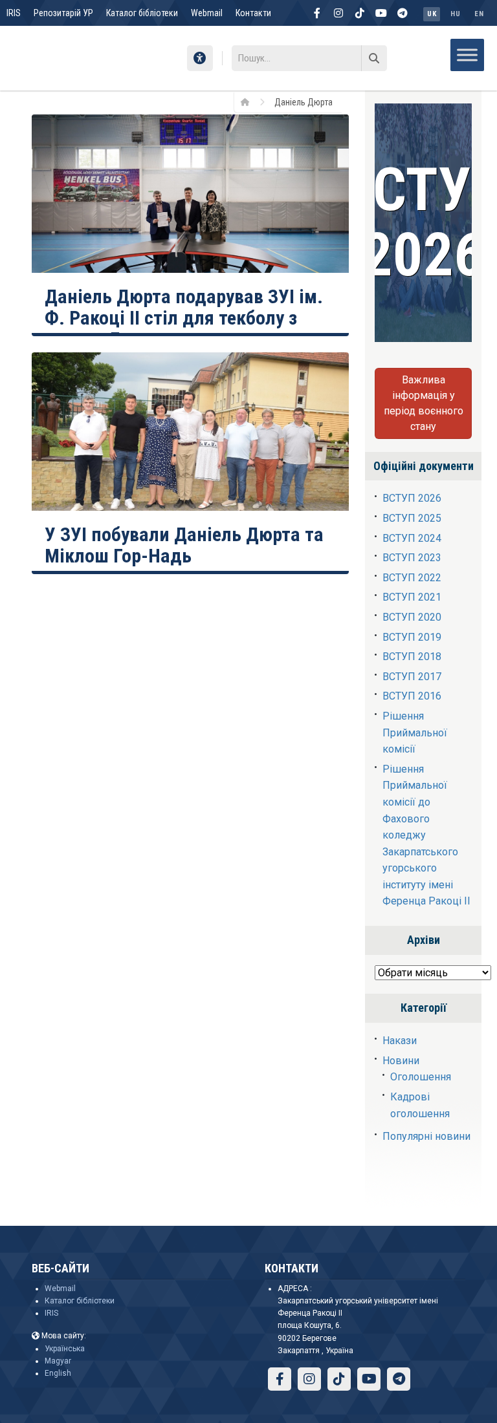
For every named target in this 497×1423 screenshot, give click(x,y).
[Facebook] (317, 13)
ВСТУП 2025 (411, 518)
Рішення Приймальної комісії (414, 732)
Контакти (253, 13)
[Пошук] (374, 58)
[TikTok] (360, 13)
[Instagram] (338, 13)
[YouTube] (381, 13)
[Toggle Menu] (467, 54)
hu (455, 14)
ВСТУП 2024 (411, 538)
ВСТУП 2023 (411, 557)
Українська (65, 1348)
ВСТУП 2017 (411, 676)
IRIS (13, 13)
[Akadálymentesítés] (200, 58)
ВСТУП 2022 (411, 578)
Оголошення (420, 1077)
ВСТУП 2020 (411, 617)
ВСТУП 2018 (411, 656)
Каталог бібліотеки (142, 13)
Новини (400, 1060)
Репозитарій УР (63, 13)
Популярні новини (426, 1136)
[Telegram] (402, 13)
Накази (399, 1040)
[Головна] (249, 101)
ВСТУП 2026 (411, 498)
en (478, 14)
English (58, 1373)
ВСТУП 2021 (411, 597)
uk (431, 14)
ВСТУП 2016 (411, 696)
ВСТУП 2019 (411, 637)
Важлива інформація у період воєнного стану (423, 403)
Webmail (207, 13)
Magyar (58, 1360)
